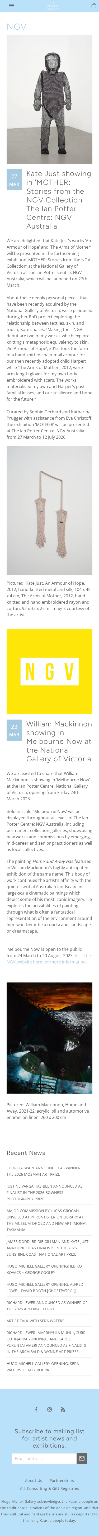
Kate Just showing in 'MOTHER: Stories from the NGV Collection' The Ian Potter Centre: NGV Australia (59, 199)
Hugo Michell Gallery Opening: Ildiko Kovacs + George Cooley (44, 1269)
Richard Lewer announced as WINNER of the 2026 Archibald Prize (47, 1305)
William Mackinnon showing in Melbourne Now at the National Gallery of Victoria (59, 741)
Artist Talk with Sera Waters (35, 1320)
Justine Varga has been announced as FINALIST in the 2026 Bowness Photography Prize (45, 1192)
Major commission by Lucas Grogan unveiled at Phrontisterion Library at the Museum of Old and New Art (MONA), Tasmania (47, 1220)
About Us (33, 1480)
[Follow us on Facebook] (36, 1409)
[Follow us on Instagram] (49, 1409)
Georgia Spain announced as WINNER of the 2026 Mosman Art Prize (46, 1171)
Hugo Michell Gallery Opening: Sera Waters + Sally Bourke (43, 1366)
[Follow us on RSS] (63, 1409)
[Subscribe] (82, 1458)
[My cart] (94, 6)
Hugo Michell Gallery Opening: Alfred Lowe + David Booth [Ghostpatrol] (45, 1287)
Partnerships (62, 1480)
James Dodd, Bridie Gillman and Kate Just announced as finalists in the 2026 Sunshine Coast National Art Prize (47, 1248)
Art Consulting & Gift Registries (49, 1488)
